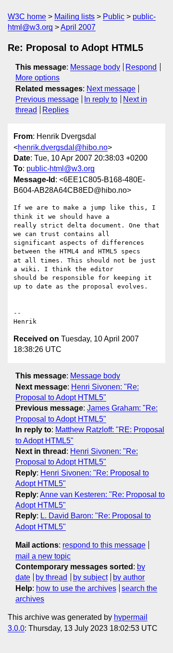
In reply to (100, 99)
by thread (51, 577)
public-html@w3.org (60, 168)
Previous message (47, 99)
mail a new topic (43, 556)
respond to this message (104, 545)
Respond (141, 67)
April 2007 (78, 27)
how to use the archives (76, 588)
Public (113, 17)
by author (129, 577)
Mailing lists (74, 17)
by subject (90, 577)
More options (37, 78)
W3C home (27, 17)
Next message (111, 89)
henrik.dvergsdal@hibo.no (63, 147)
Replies (55, 110)
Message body (95, 67)
